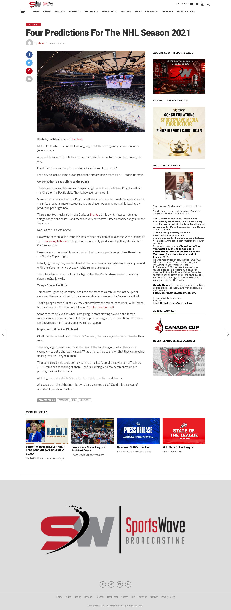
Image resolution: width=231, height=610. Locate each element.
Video (46, 11)
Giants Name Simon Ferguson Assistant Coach (89, 448)
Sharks (94, 214)
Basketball (109, 11)
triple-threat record (100, 307)
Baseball (74, 11)
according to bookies (57, 241)
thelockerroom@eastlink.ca (176, 303)
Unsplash (76, 139)
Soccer (125, 11)
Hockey (59, 11)
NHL (74, 400)
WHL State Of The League (178, 447)
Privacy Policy (186, 11)
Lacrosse (151, 11)
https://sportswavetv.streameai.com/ (174, 293)
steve (41, 43)
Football (91, 11)
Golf (137, 11)
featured (63, 400)
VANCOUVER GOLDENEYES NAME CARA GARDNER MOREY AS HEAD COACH (45, 450)
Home (36, 11)
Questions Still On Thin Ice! (133, 447)
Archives (167, 11)
